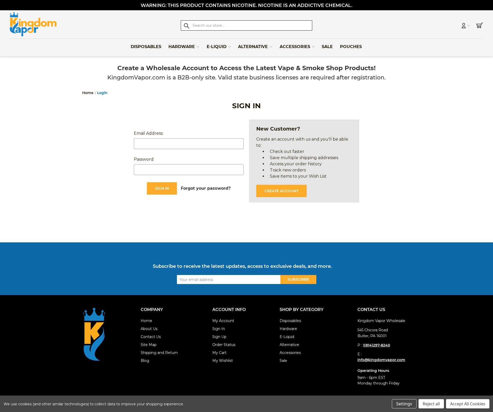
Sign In (218, 328)
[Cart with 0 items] (479, 26)
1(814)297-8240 (376, 345)
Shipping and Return (159, 352)
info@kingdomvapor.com (381, 360)
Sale (327, 46)
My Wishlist (222, 360)
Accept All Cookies (467, 404)
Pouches (351, 46)
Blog (145, 360)
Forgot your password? (206, 188)
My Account (223, 320)
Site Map (149, 344)
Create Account (281, 191)
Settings (404, 404)
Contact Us (151, 336)
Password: (144, 159)
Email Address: (148, 133)
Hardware (181, 46)
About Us (149, 328)
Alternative (253, 46)
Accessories (295, 46)
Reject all (431, 404)
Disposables (146, 46)
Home (146, 320)
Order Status (223, 344)
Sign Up (219, 336)
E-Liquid (216, 46)
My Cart (219, 352)
